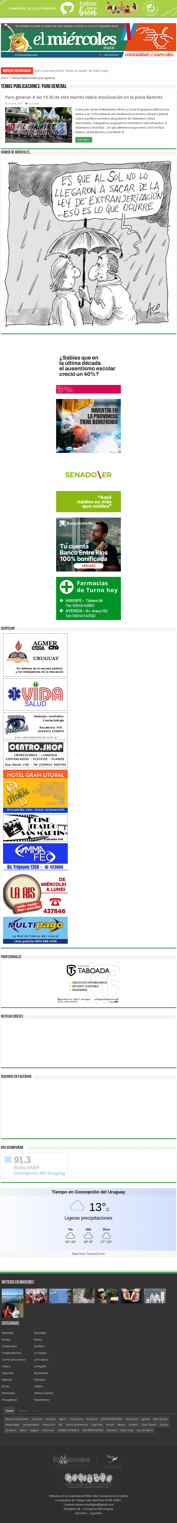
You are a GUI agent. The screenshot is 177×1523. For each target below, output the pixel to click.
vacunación (132, 1419)
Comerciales (9, 1346)
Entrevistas (8, 1393)
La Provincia (41, 1359)
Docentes (11, 1430)
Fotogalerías (9, 1399)
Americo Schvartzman (17, 1419)
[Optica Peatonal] (35, 725)
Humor (38, 1339)
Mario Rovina (160, 1419)
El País (5, 1386)
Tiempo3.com (95, 1253)
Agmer (62, 1419)
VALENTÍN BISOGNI (93, 1430)
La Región (40, 1366)
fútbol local (127, 1430)
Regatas (34, 1430)
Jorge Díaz (97, 1424)
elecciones (48, 1430)
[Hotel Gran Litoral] (35, 791)
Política (38, 1386)
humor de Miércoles (77, 1424)
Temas (9, 1410)
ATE (60, 1424)
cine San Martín (145, 1430)
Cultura (6, 1366)
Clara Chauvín (149, 1424)
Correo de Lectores (14, 1359)
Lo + (36, 1410)
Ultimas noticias (43, 1393)
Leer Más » (84, 139)
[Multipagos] (35, 930)
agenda (146, 1419)
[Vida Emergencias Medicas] (35, 694)
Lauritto (164, 1424)
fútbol (23, 1430)
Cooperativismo (12, 1353)
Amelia (6, 1339)
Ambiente (8, 1333)
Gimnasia (37, 1419)
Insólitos (39, 1346)
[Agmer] (35, 654)
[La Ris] (35, 893)
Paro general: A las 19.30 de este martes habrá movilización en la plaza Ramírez (84, 97)
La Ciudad (33, 103)
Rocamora (92, 1419)
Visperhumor (42, 1399)
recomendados (31, 1424)
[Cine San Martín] (35, 827)
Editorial (7, 1379)
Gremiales (40, 1333)
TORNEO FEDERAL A (68, 1430)
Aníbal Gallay (12, 1424)
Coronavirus (76, 1419)
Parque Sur (49, 1424)
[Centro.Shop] (35, 754)
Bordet (110, 1424)
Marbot (121, 1424)
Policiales (39, 1379)
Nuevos (23, 1410)
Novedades (41, 1373)
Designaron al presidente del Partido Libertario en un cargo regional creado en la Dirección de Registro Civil (98, 70)
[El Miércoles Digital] (88, 39)
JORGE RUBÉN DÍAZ (111, 1419)
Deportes (7, 1373)
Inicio (4, 78)
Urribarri (133, 1424)
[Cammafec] (35, 856)
